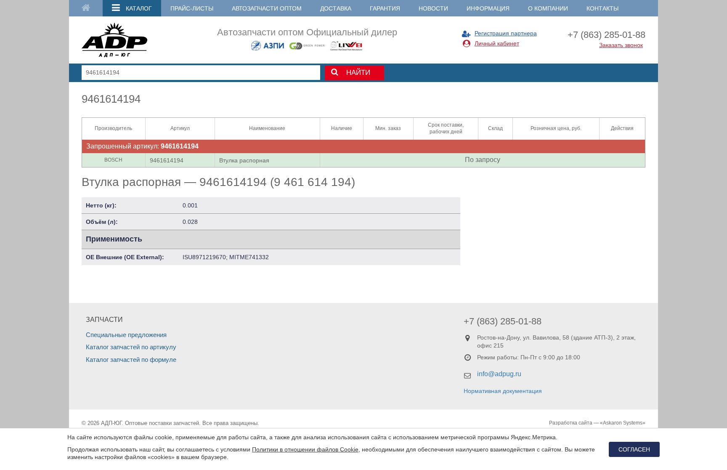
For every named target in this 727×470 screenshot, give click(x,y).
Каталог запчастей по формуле (131, 359)
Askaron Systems (622, 423)
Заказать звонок (621, 45)
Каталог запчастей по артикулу (131, 347)
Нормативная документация (503, 391)
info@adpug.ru (499, 373)
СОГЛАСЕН (634, 449)
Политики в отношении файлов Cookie (305, 449)
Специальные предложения (126, 334)
